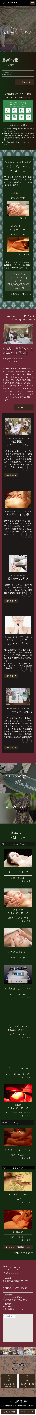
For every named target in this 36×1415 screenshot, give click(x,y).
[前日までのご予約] (26, 1378)
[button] (32, 3)
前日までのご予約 (27, 1383)
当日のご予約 (9, 1383)
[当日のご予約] (9, 1378)
